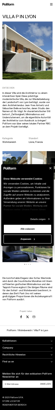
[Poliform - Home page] (8, 4)
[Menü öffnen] (51, 4)
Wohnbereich (9, 142)
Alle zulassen (27, 229)
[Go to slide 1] (24, 264)
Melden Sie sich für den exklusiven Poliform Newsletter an (27, 375)
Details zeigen (38, 219)
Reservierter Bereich (14, 405)
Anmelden (45, 384)
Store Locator (11, 401)
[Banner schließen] (50, 168)
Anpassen (25, 239)
